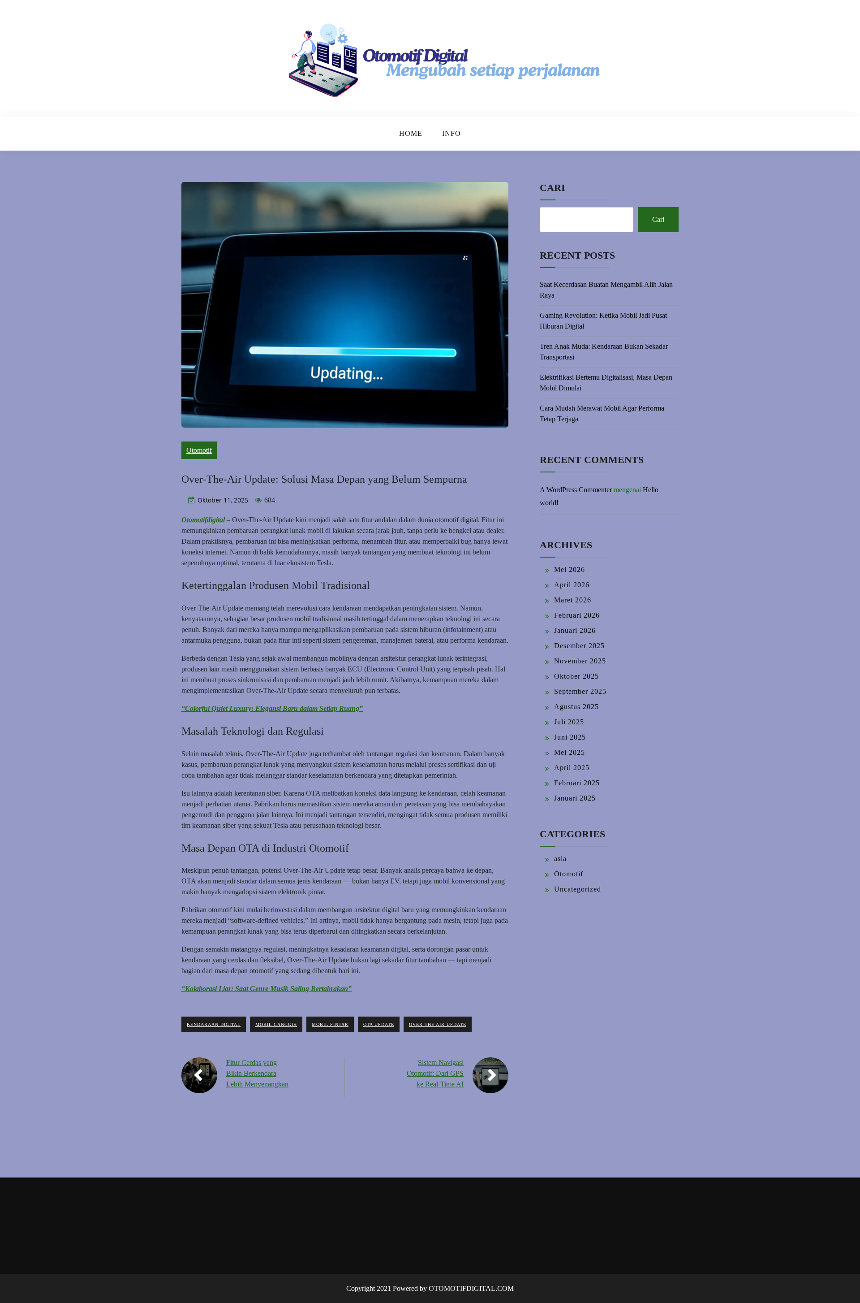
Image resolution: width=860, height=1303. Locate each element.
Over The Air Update (437, 1024)
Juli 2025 (569, 722)
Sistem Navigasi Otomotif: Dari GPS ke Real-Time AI (435, 1073)
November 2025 (580, 661)
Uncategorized (577, 889)
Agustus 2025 (576, 706)
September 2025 (580, 691)
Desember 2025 (579, 645)
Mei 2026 (569, 569)
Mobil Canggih (276, 1024)
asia (560, 858)
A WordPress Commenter (576, 489)
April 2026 (571, 585)
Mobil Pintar (330, 1024)
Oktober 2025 (576, 676)
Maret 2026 (572, 600)
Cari (552, 187)
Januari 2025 (575, 798)
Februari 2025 (577, 783)
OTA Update (378, 1024)
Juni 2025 (570, 737)
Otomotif (199, 450)
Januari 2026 (575, 630)
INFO (451, 133)
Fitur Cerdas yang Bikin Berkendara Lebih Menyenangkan (257, 1073)
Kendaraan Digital (214, 1024)
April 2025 (571, 767)
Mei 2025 (569, 752)
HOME (410, 133)
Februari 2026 (577, 615)
